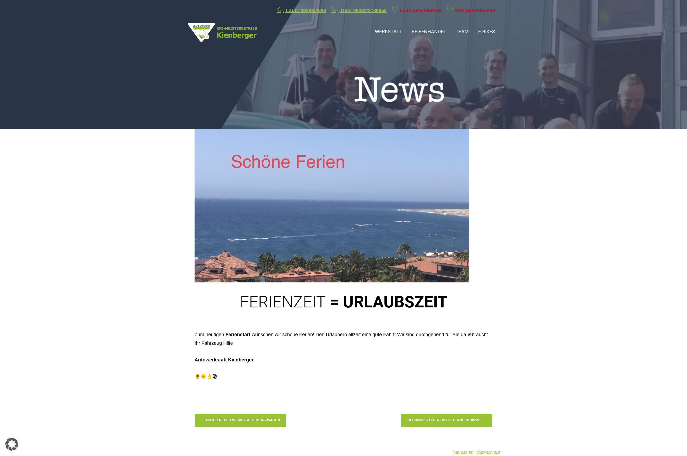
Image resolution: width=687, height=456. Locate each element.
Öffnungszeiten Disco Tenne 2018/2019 (446, 420)
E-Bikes (486, 31)
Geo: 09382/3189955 (363, 10)
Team (462, 31)
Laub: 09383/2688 (305, 10)
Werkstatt (388, 31)
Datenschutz (488, 452)
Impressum (462, 452)
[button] (12, 444)
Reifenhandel (429, 31)
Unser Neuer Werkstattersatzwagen (240, 420)
